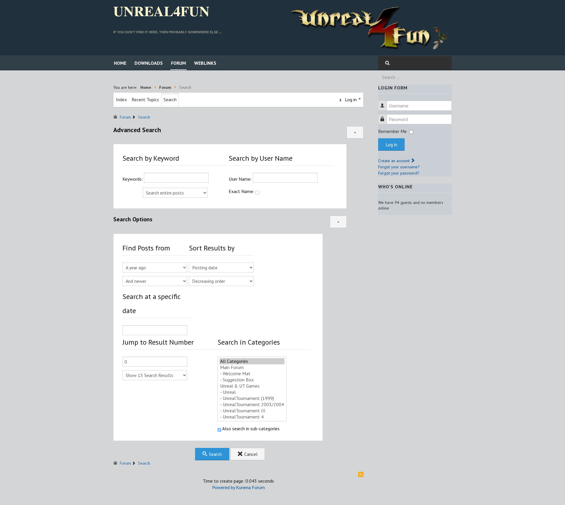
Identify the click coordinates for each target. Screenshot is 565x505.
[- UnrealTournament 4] (252, 417)
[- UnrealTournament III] (252, 411)
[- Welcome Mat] (252, 374)
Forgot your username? (399, 167)
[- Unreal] (252, 392)
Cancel (250, 454)
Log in (391, 144)
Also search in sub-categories (250, 428)
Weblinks (205, 63)
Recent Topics (145, 99)
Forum (178, 63)
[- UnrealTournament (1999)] (252, 398)
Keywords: (133, 179)
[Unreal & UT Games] (252, 386)
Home (120, 63)
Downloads (148, 63)
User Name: (241, 179)
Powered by (223, 487)
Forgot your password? (398, 173)
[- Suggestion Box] (252, 380)
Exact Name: (242, 191)
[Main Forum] (252, 367)
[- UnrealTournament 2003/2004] (252, 404)
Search (170, 99)
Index (121, 99)
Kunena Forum (250, 487)
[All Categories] (252, 361)
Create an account (394, 160)
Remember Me (392, 131)
